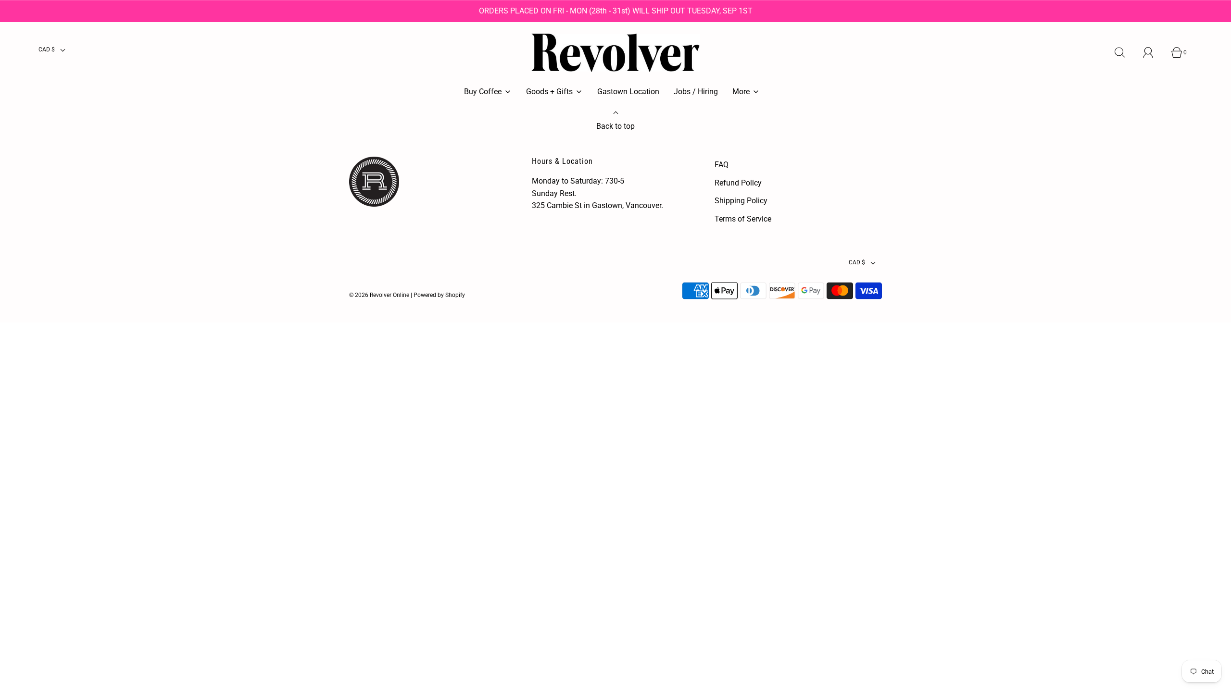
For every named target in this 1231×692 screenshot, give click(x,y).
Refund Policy (738, 182)
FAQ (722, 164)
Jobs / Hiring (696, 91)
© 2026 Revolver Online (379, 295)
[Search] (1125, 52)
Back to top (615, 126)
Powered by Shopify (439, 295)
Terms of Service (743, 218)
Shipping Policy (741, 200)
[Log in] (1153, 52)
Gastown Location (628, 91)
